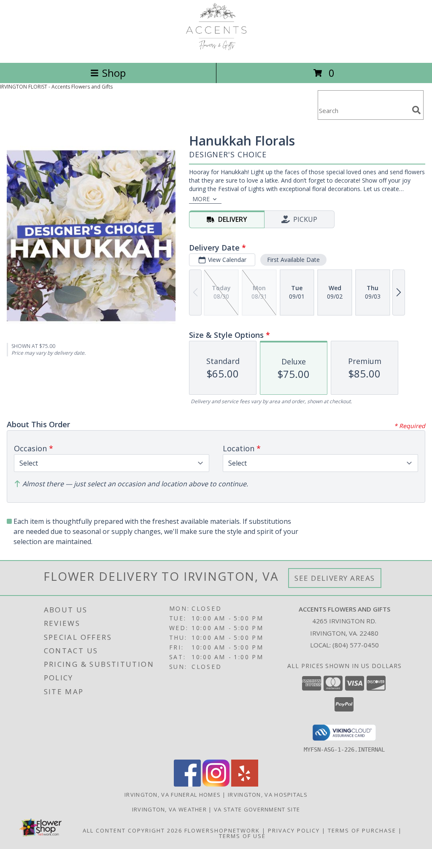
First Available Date (293, 260)
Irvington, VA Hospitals (268, 794)
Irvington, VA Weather (169, 809)
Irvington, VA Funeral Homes (172, 794)
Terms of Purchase (362, 830)
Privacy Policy (294, 830)
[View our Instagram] (216, 784)
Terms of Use (242, 836)
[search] (416, 110)
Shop (114, 73)
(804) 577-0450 (355, 645)
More (201, 199)
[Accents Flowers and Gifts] (216, 50)
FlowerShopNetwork (222, 830)
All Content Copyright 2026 (132, 830)
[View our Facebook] (187, 784)
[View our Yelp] (244, 784)
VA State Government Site (257, 809)
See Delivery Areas (334, 578)
